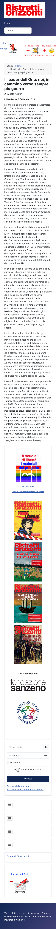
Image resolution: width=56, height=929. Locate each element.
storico (3, 48)
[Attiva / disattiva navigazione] (10, 805)
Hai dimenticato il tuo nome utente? (25, 789)
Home (7, 23)
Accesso (28, 778)
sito (4, 43)
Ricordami (15, 762)
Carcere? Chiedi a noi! (18, 856)
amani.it (21, 919)
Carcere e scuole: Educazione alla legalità (28, 492)
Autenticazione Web (30, 769)
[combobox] (18, 30)
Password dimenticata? (19, 786)
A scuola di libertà (28, 486)
